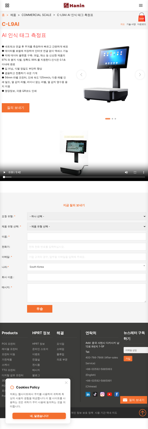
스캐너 (5, 364)
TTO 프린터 (8, 369)
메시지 (36, 369)
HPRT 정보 (38, 343)
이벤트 (36, 354)
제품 (13, 15)
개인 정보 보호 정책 (82, 412)
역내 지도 (111, 412)
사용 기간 (100, 412)
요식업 (60, 343)
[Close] (66, 382)
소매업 (60, 348)
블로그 (36, 375)
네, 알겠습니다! (39, 416)
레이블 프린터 (10, 348)
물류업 (60, 354)
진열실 (36, 359)
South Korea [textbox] (37, 266)
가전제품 (7, 359)
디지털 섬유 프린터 (12, 375)
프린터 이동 (8, 354)
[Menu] (141, 5)
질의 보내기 (15, 108)
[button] (139, 74)
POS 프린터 (8, 343)
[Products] (7, 5)
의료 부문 (62, 359)
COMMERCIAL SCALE (36, 15)
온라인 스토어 (40, 348)
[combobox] (86, 267)
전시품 (36, 364)
